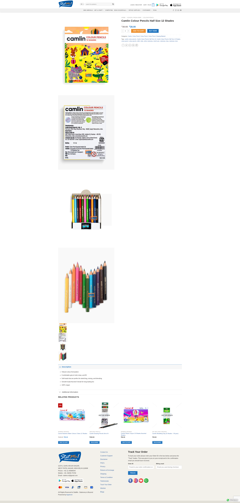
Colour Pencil (148, 17)
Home (123, 17)
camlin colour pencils (130, 39)
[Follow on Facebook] (173, 10)
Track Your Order (106, 484)
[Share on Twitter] (126, 45)
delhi (138, 41)
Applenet (69, 495)
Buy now (153, 31)
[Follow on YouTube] (180, 10)
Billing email (160, 463)
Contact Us (104, 452)
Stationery (147, 10)
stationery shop (164, 41)
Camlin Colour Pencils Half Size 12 (146, 39)
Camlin (130, 36)
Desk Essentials (120, 10)
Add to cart (138, 31)
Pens (155, 10)
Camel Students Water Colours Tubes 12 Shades (72, 433)
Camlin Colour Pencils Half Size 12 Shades (168, 39)
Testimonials (104, 481)
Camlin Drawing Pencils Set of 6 (99, 433)
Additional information (70, 392)
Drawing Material (160, 36)
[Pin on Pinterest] (133, 45)
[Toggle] (60, 367)
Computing (109, 10)
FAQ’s (102, 463)
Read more (94, 442)
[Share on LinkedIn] (136, 45)
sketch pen (156, 41)
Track (133, 473)
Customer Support (106, 456)
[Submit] (113, 4)
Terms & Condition (106, 477)
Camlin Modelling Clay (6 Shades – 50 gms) (165, 433)
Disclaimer (103, 459)
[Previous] (58, 423)
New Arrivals (88, 10)
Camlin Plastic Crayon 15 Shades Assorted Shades (133, 434)
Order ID (130, 463)
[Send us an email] (178, 10)
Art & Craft (98, 10)
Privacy (102, 466)
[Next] (181, 423)
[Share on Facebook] (123, 45)
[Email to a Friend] (129, 45)
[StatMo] (67, 4)
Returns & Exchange (107, 470)
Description (66, 367)
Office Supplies (134, 10)
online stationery (148, 41)
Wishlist (103, 488)
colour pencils (132, 41)
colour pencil (124, 41)
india (142, 41)
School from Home (134, 17)
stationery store (173, 41)
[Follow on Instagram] (176, 10)
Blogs (102, 492)
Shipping (103, 474)
